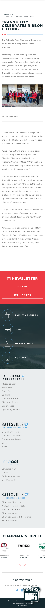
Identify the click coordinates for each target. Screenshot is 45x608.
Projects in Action (11, 476)
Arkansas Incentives (12, 435)
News (4, 446)
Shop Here (7, 387)
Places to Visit (9, 384)
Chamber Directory (11, 502)
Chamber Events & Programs (16, 517)
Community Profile (11, 432)
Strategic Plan (9, 469)
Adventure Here (10, 398)
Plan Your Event (10, 402)
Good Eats (7, 391)
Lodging (6, 395)
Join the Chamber (11, 509)
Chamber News (8, 14)
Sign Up (22, 286)
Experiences (8, 406)
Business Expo (9, 520)
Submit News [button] (22, 295)
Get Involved (8, 480)
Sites (4, 443)
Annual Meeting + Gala (13, 506)
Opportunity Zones (11, 439)
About (5, 472)
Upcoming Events (11, 409)
